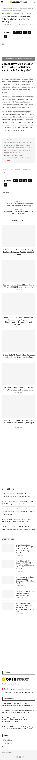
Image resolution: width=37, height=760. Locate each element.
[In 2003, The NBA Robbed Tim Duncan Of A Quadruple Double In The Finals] (8, 580)
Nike (4, 172)
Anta (4, 169)
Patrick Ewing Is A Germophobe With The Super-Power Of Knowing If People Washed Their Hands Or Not (25, 565)
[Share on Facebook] (20, 32)
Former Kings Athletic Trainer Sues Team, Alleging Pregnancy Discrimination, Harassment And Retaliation (18, 511)
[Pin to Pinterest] (29, 32)
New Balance (27, 169)
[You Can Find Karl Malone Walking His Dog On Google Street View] (8, 594)
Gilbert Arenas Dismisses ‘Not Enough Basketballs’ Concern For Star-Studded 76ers (18, 252)
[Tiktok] (23, 757)
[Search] (35, 2)
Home (4, 8)
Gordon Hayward (15, 169)
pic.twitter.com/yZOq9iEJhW (13, 155)
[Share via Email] (5, 36)
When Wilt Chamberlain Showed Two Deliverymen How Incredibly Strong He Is (18, 423)
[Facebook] (14, 757)
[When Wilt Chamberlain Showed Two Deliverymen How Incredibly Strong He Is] (18, 406)
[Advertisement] (18, 463)
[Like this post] (15, 32)
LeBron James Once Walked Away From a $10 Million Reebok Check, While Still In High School (25, 549)
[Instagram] (17, 757)
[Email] (20, 757)
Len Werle (12, 24)
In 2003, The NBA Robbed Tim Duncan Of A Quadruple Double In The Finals (25, 580)
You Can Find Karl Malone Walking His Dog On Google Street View (25, 593)
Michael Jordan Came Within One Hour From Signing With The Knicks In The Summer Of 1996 (25, 607)
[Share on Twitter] (25, 32)
